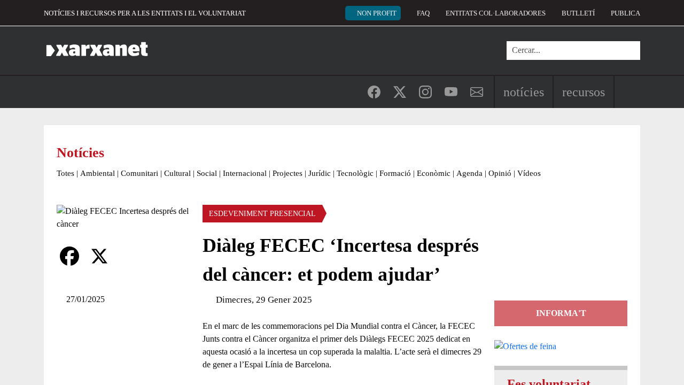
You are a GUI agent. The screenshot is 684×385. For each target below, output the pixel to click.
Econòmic (433, 173)
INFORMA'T (561, 313)
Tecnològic (355, 173)
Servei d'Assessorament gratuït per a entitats (559, 252)
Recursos (583, 92)
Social (207, 173)
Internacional (245, 173)
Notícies (523, 92)
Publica (625, 13)
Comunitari (139, 173)
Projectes (287, 173)
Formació (395, 173)
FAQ (423, 13)
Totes (65, 173)
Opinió (499, 173)
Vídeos (529, 173)
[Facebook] (69, 256)
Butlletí (578, 13)
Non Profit (377, 13)
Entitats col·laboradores (496, 13)
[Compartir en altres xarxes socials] (129, 256)
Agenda (469, 173)
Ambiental (97, 173)
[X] (99, 256)
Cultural (177, 173)
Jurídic (319, 173)
